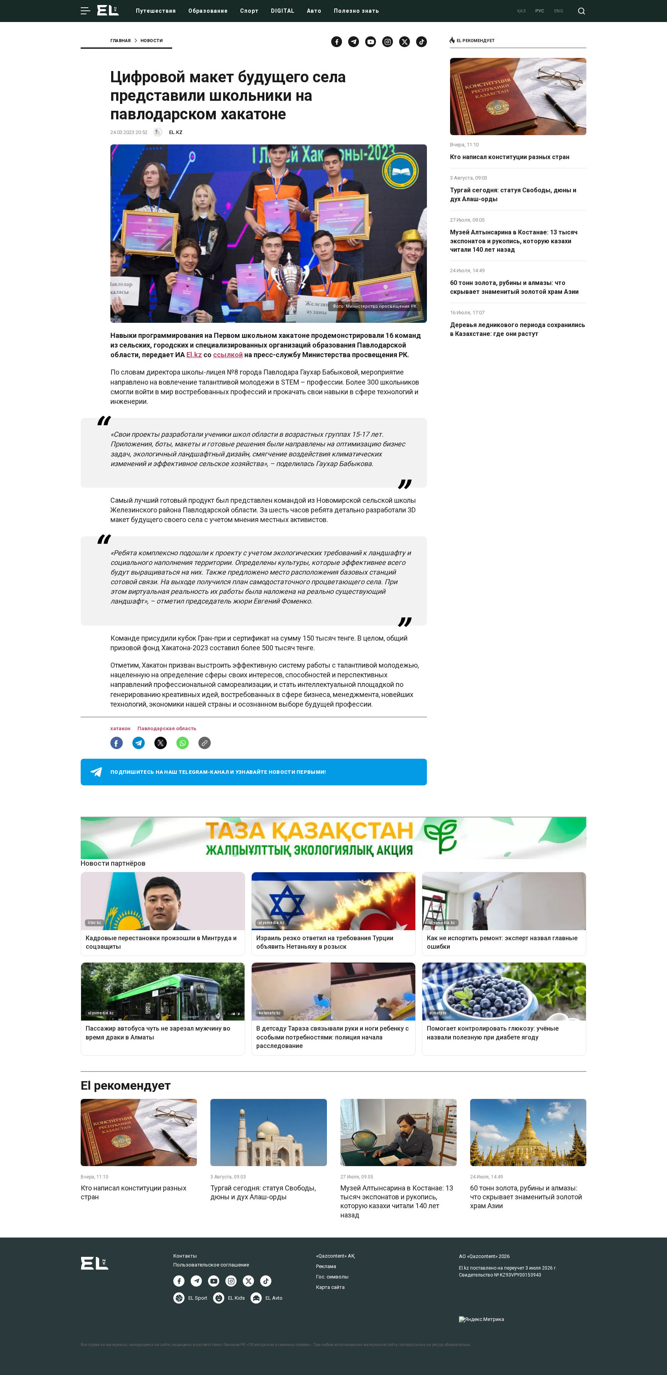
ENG (559, 11)
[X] (248, 1281)
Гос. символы (332, 1277)
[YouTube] (370, 41)
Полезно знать (356, 11)
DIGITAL (283, 11)
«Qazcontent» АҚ (335, 1256)
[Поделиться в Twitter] (160, 743)
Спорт (249, 11)
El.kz (194, 355)
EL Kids (236, 1298)
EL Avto (274, 1298)
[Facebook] (336, 41)
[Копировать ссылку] (204, 743)
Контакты (185, 1256)
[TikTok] (421, 41)
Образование (208, 11)
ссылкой (228, 355)
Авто (314, 11)
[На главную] (108, 11)
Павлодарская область (166, 728)
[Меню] (85, 11)
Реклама (326, 1266)
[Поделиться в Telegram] (138, 743)
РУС (540, 11)
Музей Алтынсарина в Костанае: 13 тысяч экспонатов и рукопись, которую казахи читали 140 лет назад (513, 241)
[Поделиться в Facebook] (116, 743)
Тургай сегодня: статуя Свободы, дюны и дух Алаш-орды (513, 194)
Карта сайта (330, 1287)
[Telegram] (353, 41)
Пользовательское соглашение (211, 1265)
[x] (404, 41)
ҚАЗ (521, 11)
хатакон (121, 728)
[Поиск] (581, 11)
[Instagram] (387, 41)
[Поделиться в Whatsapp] (182, 743)
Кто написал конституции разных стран (509, 157)
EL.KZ (176, 132)
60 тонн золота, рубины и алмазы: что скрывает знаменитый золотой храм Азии (514, 287)
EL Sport (197, 1298)
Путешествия (156, 11)
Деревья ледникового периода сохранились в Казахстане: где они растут (517, 329)
